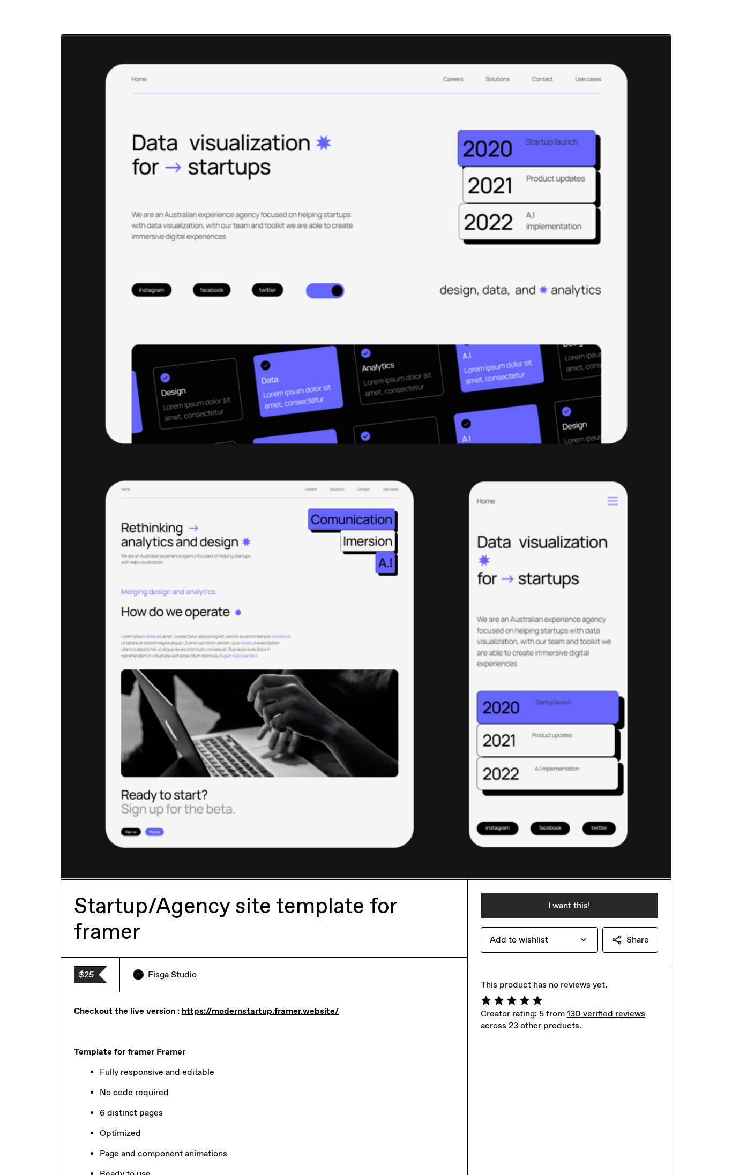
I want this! (569, 905)
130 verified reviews (606, 1013)
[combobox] (539, 940)
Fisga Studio (172, 974)
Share (637, 940)
